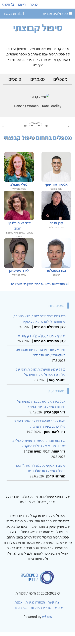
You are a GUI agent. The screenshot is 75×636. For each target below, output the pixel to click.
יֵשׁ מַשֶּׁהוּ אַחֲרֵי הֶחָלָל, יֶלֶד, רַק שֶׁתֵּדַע (41, 335)
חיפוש (6, 4)
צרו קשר (53, 602)
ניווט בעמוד (11, 13)
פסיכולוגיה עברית (56, 13)
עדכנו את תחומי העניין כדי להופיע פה (38, 284)
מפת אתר (21, 607)
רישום (22, 4)
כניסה (34, 4)
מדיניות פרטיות (41, 607)
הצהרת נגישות (35, 602)
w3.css (47, 616)
